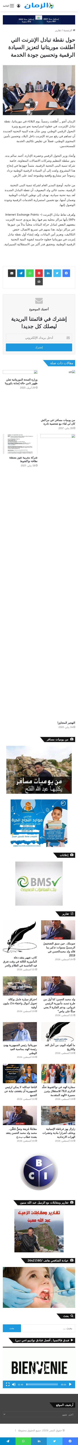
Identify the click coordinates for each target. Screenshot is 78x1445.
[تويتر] (57, 273)
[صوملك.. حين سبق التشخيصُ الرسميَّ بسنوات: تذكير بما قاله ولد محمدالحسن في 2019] (58, 929)
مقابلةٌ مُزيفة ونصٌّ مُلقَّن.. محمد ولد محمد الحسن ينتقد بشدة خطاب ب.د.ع (21, 1133)
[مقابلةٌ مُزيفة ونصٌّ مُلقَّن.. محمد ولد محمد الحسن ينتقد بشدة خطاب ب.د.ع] (20, 1115)
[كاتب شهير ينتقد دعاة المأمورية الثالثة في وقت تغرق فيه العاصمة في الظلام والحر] (20, 937)
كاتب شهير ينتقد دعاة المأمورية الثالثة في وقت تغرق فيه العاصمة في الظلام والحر (20, 961)
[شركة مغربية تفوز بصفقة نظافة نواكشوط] (20, 444)
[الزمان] (39, 6)
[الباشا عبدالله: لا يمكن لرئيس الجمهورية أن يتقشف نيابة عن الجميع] (20, 1073)
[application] (39, 1367)
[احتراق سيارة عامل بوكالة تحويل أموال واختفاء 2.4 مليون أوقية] (20, 986)
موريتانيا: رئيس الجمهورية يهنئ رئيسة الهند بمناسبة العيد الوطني (20, 1049)
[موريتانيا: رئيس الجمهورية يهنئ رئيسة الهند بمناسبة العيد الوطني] (20, 1031)
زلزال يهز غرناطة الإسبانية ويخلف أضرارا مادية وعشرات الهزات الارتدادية (58, 1133)
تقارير (58, 30)
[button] (39, 1367)
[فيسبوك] (66, 273)
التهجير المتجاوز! (66, 722)
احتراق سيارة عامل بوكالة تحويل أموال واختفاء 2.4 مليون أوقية (20, 1003)
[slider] (42, 1384)
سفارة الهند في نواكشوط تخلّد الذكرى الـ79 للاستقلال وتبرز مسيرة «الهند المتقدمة (58, 1091)
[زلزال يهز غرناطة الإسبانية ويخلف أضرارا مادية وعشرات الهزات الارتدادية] (58, 1115)
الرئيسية (68, 30)
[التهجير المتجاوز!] (58, 576)
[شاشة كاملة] (8, 1384)
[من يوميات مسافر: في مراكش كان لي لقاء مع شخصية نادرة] (58, 393)
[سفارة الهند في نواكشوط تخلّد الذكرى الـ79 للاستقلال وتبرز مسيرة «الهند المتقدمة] (58, 1073)
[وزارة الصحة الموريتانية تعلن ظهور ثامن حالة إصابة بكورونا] (20, 373)
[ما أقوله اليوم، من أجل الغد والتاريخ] (58, 1031)
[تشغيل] (70, 1384)
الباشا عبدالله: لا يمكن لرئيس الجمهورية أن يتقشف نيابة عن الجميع (20, 1091)
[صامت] (14, 1384)
